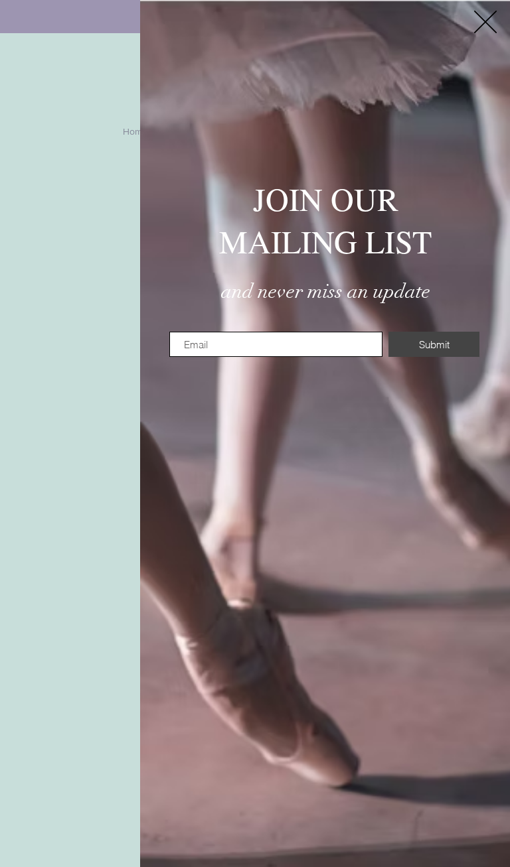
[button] (485, 22)
